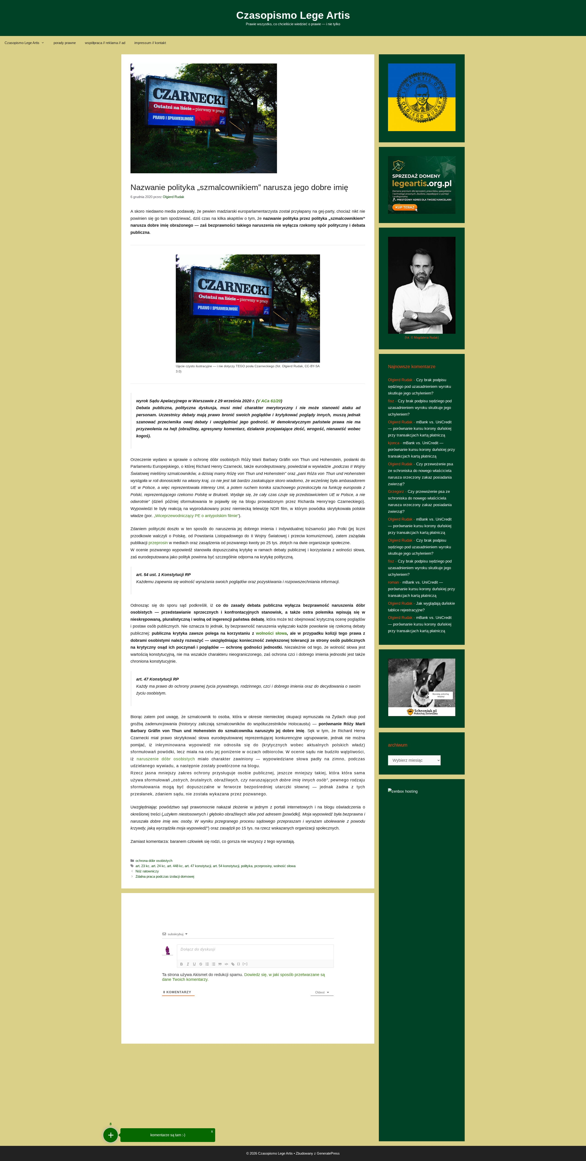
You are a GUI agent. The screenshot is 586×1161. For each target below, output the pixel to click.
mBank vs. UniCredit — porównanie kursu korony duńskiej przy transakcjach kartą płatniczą (420, 429)
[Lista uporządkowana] (207, 964)
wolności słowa (271, 633)
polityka (246, 866)
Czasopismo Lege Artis (293, 15)
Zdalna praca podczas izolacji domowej (165, 876)
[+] (245, 963)
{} (238, 963)
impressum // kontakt (150, 43)
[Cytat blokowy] (220, 964)
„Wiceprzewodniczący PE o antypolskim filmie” (196, 515)
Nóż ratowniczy (147, 871)
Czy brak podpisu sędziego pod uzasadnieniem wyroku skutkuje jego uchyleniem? (419, 386)
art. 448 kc (175, 866)
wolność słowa (285, 866)
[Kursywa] (188, 964)
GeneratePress (328, 1153)
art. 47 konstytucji (198, 866)
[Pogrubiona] (181, 964)
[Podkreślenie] (194, 964)
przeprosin (158, 543)
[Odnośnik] (233, 964)
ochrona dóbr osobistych (154, 861)
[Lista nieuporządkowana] (213, 964)
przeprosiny (263, 866)
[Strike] (201, 964)
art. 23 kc (142, 866)
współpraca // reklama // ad (105, 43)
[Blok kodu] (226, 964)
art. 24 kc (158, 866)
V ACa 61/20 (269, 401)
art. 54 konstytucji (226, 866)
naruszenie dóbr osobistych (166, 759)
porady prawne (65, 43)
